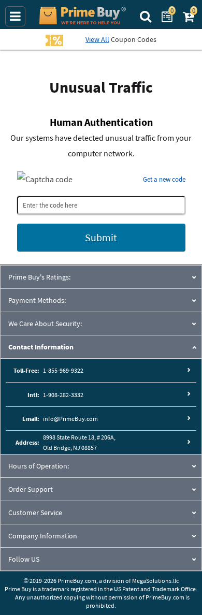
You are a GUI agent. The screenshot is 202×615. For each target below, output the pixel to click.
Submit (101, 237)
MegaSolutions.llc (155, 580)
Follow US (23, 559)
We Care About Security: (45, 323)
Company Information (42, 535)
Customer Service (35, 512)
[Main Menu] (15, 16)
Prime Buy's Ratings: (39, 277)
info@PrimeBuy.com (70, 418)
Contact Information (41, 347)
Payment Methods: (37, 300)
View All (97, 39)
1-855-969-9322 (63, 370)
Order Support (30, 489)
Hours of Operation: (38, 466)
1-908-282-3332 (63, 395)
